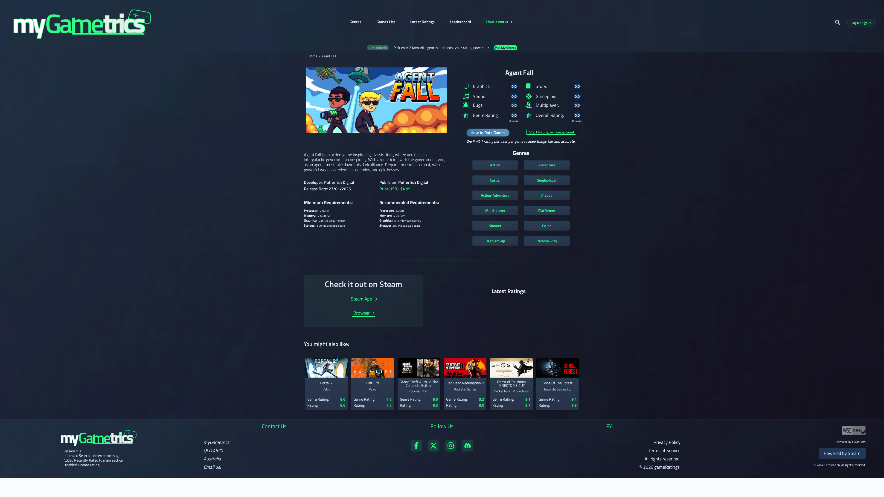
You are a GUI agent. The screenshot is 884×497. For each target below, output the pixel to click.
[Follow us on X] (433, 449)
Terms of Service (664, 450)
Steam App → (364, 299)
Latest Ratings (422, 22)
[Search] (837, 22)
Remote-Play (547, 241)
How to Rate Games (488, 133)
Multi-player (495, 210)
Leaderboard (460, 22)
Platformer (546, 210)
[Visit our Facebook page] (416, 449)
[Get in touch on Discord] (467, 449)
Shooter (495, 225)
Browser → (364, 313)
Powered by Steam (842, 453)
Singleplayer (547, 180)
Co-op (547, 225)
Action (495, 165)
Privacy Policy (667, 442)
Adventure (546, 165)
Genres (355, 22)
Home (312, 56)
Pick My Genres (505, 47)
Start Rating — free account (551, 132)
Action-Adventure (495, 195)
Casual (495, 180)
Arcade (546, 195)
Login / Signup (861, 22)
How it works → (499, 22)
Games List (386, 22)
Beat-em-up (495, 241)
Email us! (212, 467)
